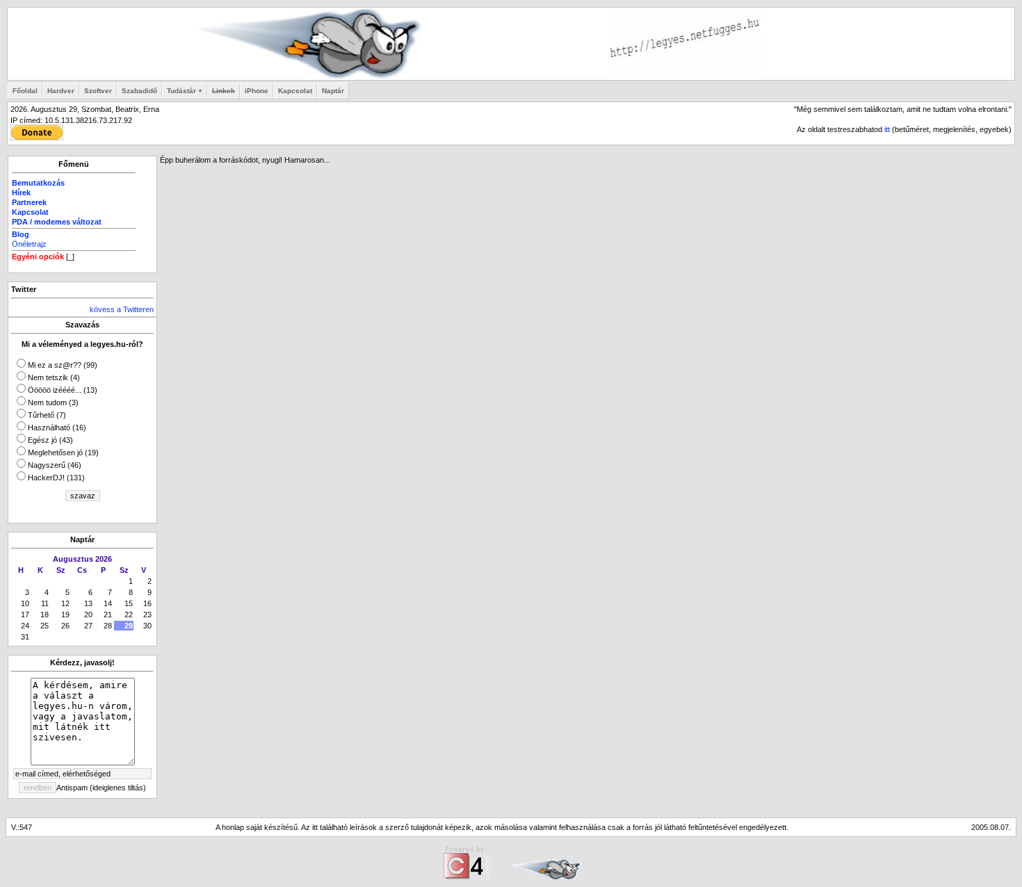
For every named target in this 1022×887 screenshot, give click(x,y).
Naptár (333, 91)
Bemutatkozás (38, 183)
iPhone (256, 91)
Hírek (21, 192)
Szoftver (98, 91)
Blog (20, 234)
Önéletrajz (29, 244)
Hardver (60, 91)
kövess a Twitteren (122, 309)
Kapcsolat (295, 91)
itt (887, 129)
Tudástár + (184, 91)
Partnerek (29, 202)
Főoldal (25, 91)
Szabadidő (139, 91)
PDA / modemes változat (57, 222)
